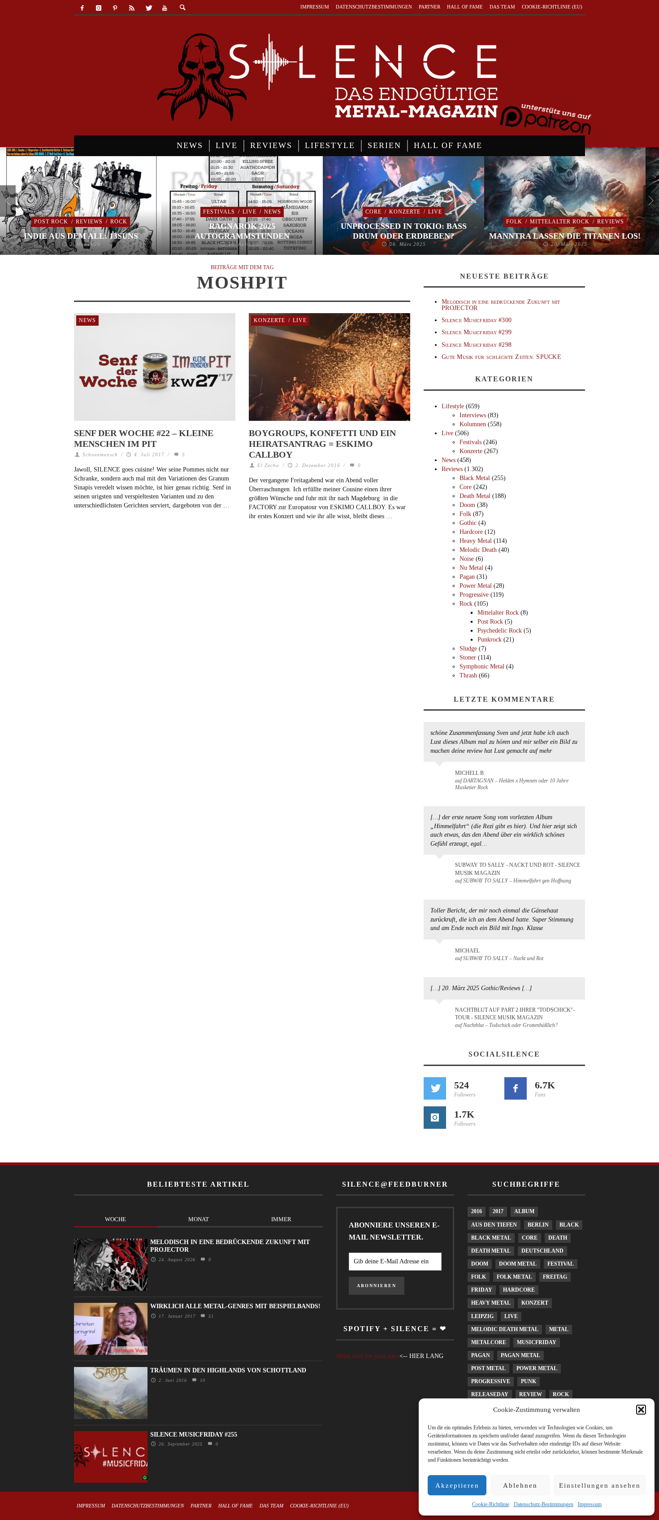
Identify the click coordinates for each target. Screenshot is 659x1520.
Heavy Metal (476, 540)
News (272, 212)
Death (557, 1238)
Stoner (468, 657)
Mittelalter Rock (560, 221)
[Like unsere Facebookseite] (515, 1088)
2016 (476, 1211)
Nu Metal (471, 567)
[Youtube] (164, 8)
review (530, 1394)
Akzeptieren (457, 1485)
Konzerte (405, 212)
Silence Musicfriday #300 (477, 320)
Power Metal (476, 585)
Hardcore (471, 532)
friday (481, 1290)
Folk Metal (514, 1277)
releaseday (489, 1394)
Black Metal (475, 478)
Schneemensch (100, 454)
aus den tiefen (494, 1225)
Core (373, 212)
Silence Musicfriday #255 (193, 1434)
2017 (498, 1211)
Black (569, 1225)
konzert (534, 1303)
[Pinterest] (115, 8)
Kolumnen (473, 424)
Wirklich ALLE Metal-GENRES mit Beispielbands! (235, 1306)
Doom (467, 505)
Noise (467, 558)
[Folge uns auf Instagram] (435, 1117)
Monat (198, 1219)
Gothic (468, 523)
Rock (118, 221)
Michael (467, 951)
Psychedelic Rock (499, 630)
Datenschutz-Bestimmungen (543, 1504)
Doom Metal (518, 1264)
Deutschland (542, 1251)
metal (558, 1329)
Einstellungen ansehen (600, 1485)
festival (560, 1264)
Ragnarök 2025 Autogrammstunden (242, 231)
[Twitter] (148, 8)
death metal (491, 1251)
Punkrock (489, 639)
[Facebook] (82, 8)
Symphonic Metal (482, 666)
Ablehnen (520, 1485)
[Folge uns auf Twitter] (435, 1088)
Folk (514, 221)
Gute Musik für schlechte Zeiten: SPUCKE (501, 357)
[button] (641, 1409)
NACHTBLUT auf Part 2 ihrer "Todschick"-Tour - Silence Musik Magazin (515, 1014)
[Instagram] (99, 8)
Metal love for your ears (367, 1356)
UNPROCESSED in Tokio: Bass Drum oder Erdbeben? (404, 231)
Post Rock (51, 221)
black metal (491, 1238)
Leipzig (482, 1316)
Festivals (219, 212)
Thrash (468, 675)
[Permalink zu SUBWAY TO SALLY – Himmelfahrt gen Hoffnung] (440, 870)
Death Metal (475, 496)
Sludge (468, 648)
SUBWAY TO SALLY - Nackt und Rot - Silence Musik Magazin (517, 869)
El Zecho (268, 465)
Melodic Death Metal (504, 1329)
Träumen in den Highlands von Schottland (228, 1370)
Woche (115, 1219)
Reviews (89, 221)
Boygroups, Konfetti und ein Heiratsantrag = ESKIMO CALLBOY (322, 443)
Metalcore (488, 1342)
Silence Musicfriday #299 (477, 332)
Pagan (467, 576)
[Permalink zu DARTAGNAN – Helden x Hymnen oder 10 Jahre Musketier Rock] (440, 777)
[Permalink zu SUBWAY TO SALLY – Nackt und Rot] (440, 955)
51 (210, 1316)
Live (249, 212)
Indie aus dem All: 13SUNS (81, 235)
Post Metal (488, 1368)
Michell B (469, 773)
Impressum (590, 1504)
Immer (281, 1219)
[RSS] (131, 8)
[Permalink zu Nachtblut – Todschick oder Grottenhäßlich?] (440, 1015)
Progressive (474, 594)
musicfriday (536, 1342)
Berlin (538, 1225)
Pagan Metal (520, 1355)
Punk (528, 1381)
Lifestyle (453, 406)
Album (524, 1211)
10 (201, 1380)
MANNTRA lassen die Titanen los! (565, 235)
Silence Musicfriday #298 (477, 344)
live (511, 1316)
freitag (555, 1277)
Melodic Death (478, 549)
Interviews (473, 415)
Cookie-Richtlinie (490, 1504)
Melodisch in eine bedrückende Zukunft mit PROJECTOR (501, 304)
